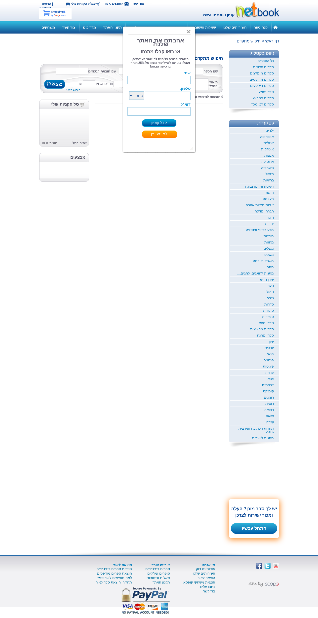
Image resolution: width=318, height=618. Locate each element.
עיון (271, 341)
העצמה (268, 199)
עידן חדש (267, 279)
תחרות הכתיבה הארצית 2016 (256, 430)
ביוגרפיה (267, 168)
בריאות (268, 180)
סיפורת (268, 310)
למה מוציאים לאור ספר (114, 578)
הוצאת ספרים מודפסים (114, 573)
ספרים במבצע (263, 98)
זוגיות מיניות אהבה (260, 205)
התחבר (45, 8)
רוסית (269, 404)
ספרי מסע (266, 323)
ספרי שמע (266, 92)
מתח (270, 267)
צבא (271, 379)
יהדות (269, 224)
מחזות (269, 242)
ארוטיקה (267, 162)
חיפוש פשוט (73, 90)
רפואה (269, 410)
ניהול (270, 292)
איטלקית (267, 149)
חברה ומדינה (264, 211)
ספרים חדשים (263, 67)
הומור (269, 193)
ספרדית (268, 317)
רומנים (269, 397)
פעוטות (268, 366)
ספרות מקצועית (262, 329)
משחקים (48, 27)
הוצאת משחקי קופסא (199, 582)
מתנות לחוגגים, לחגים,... (255, 273)
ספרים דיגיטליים (157, 569)
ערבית (269, 348)
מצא (56, 84)
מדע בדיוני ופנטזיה (260, 230)
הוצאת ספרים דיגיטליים (114, 569)
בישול (270, 174)
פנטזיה (269, 360)
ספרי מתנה (265, 335)
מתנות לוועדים (263, 438)
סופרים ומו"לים (158, 573)
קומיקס (268, 391)
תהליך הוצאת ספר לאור (114, 582)
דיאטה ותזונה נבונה (259, 186)
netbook (237, 10)
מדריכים (89, 27)
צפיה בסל (80, 143)
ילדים (270, 131)
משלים (269, 248)
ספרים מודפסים (262, 79)
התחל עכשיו (254, 528)
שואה (270, 416)
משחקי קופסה (263, 261)
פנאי (270, 354)
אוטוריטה (267, 137)
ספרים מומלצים (262, 73)
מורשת (269, 236)
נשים (270, 298)
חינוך (270, 217)
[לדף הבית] (275, 27)
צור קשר (138, 3)
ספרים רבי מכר (262, 104)
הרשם (46, 4)
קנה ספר (261, 27)
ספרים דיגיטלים (262, 86)
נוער (271, 286)
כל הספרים (265, 61)
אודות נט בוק (205, 569)
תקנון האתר (112, 27)
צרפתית (268, 385)
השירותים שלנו (234, 27)
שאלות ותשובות (203, 27)
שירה (270, 422)
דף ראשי (272, 41)
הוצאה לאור (206, 578)
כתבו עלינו (207, 587)
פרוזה (269, 373)
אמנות (269, 155)
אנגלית (269, 143)
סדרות (269, 304)
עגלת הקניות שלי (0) (81, 4)
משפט (269, 255)
